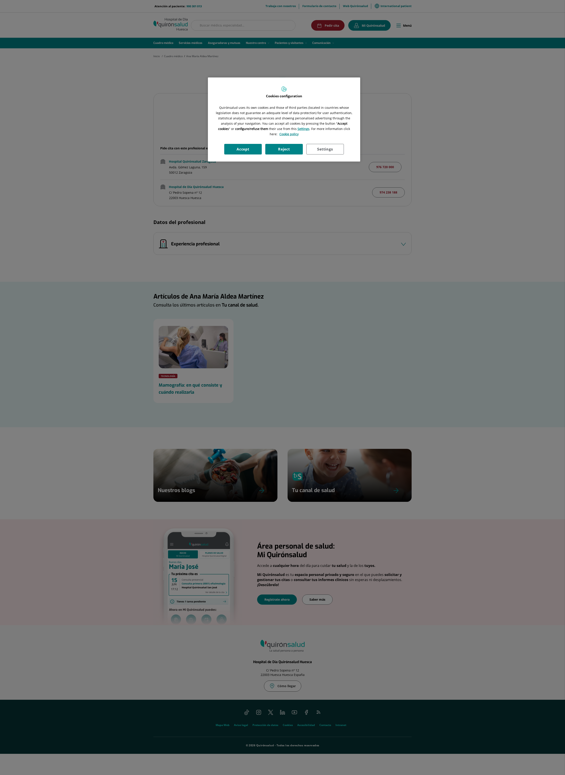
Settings (325, 149)
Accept (243, 149)
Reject (284, 149)
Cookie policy (289, 134)
